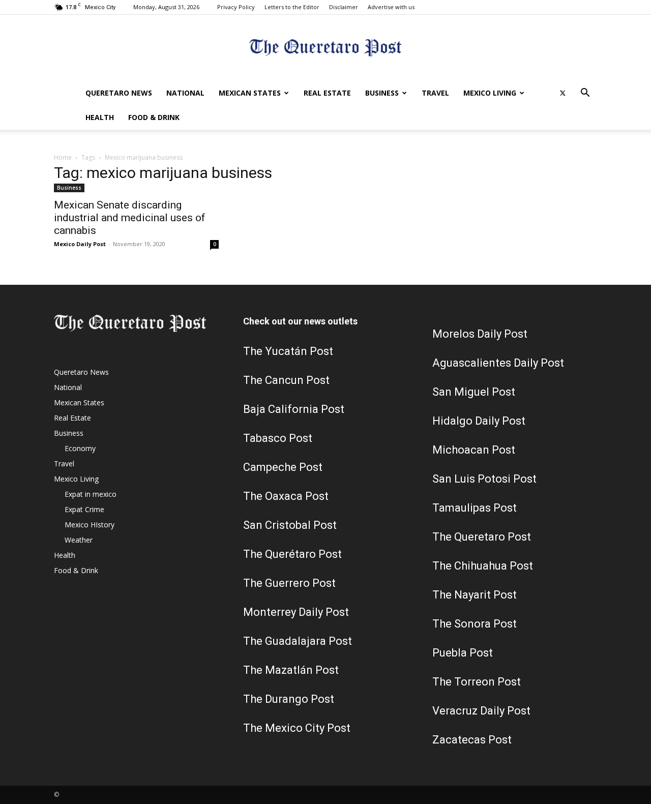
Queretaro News (118, 93)
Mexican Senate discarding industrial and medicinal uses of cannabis (129, 217)
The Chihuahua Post (482, 565)
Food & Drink (154, 117)
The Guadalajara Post (297, 641)
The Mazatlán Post (291, 670)
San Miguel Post (473, 391)
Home (63, 157)
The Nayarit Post (474, 594)
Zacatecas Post (472, 739)
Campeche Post (282, 467)
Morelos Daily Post (479, 333)
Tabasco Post (277, 438)
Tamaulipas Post (474, 507)
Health (99, 117)
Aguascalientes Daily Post (498, 362)
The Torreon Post (476, 681)
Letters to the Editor (291, 7)
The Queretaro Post (481, 536)
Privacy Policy (236, 7)
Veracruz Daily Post (481, 710)
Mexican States (250, 93)
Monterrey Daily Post (296, 612)
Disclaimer (343, 7)
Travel (435, 93)
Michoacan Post (473, 449)
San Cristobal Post (290, 525)
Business (382, 93)
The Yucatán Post (288, 351)
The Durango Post (288, 699)
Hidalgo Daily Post (478, 420)
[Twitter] (562, 93)
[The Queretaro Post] (325, 48)
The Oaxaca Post (286, 496)
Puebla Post (462, 652)
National (185, 93)
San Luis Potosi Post (484, 478)
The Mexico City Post (296, 728)
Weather (79, 540)
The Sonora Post (474, 623)
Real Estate (327, 93)
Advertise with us (391, 7)
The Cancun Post (286, 380)
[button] (585, 94)
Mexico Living (489, 93)
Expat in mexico (90, 494)
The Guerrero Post (289, 583)
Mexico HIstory (89, 524)
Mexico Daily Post (80, 244)
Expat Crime (84, 509)
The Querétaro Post (292, 554)
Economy (80, 448)
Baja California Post (293, 409)
